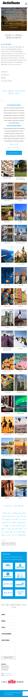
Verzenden (8, 658)
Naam (3, 614)
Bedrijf (3, 621)
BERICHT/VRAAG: (6, 640)
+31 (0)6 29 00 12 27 (14, 152)
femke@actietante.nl (8, 675)
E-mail (3, 627)
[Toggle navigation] (26, 4)
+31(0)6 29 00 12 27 (8, 673)
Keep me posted (8, 544)
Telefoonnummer (6, 634)
